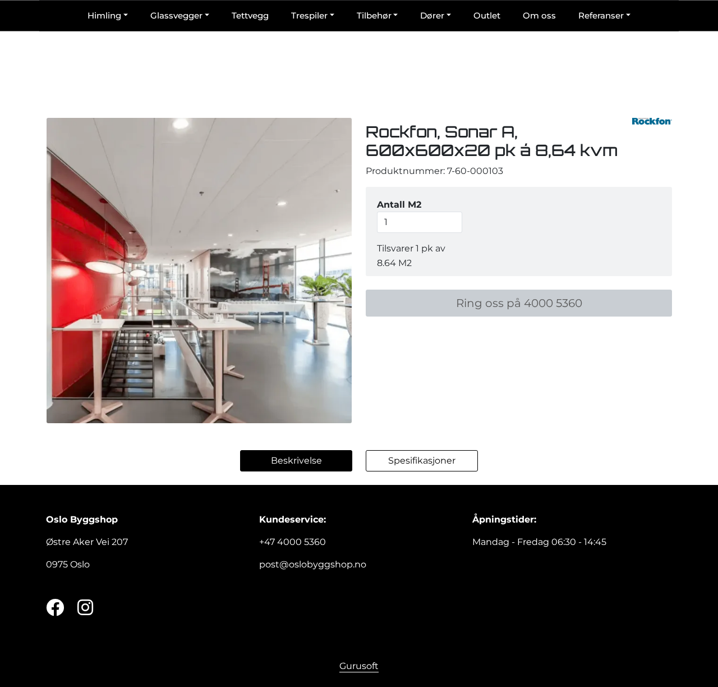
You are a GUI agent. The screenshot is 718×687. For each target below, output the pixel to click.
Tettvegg (250, 15)
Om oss (539, 15)
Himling (104, 15)
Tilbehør (374, 15)
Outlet (486, 15)
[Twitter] (55, 608)
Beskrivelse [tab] (296, 460)
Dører (432, 15)
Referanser (601, 15)
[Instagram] (85, 608)
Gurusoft (359, 666)
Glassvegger (176, 15)
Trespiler (309, 15)
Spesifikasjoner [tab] (421, 460)
